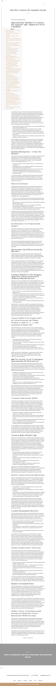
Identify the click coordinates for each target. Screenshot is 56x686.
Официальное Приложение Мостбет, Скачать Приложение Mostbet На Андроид (12, 73)
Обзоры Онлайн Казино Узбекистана (12, 57)
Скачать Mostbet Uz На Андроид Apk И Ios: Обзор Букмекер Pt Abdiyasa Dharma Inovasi (13, 40)
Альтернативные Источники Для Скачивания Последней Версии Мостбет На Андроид (13, 88)
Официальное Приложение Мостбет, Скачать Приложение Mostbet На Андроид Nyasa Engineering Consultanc (13, 97)
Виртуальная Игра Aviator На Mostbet (13, 106)
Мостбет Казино (9, 67)
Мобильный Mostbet (9, 75)
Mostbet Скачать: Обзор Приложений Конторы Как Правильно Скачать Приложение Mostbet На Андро (13, 62)
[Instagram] (2, 678)
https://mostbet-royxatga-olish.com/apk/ (31, 220)
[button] (44, 3)
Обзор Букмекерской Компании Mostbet (13, 102)
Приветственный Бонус (10, 59)
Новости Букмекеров (10, 31)
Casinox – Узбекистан (10, 108)
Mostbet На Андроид (10, 93)
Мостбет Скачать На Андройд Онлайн (13, 82)
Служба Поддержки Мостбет (11, 56)
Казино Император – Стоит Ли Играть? (13, 30)
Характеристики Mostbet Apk (11, 94)
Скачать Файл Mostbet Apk (11, 52)
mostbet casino (30, 161)
